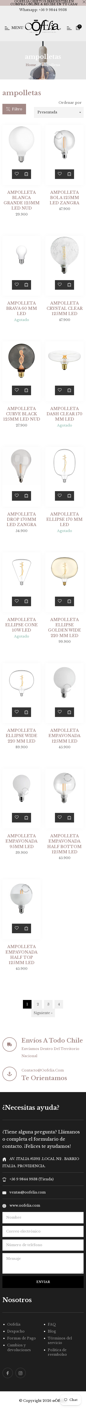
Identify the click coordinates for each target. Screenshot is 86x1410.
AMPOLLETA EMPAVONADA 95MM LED (21, 841)
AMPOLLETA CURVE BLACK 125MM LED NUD (21, 414)
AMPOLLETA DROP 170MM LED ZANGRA (21, 519)
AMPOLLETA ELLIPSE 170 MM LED (64, 519)
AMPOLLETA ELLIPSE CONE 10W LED (21, 625)
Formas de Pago (21, 1338)
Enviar (43, 1282)
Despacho (16, 1331)
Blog (52, 1331)
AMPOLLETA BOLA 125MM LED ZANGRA (64, 197)
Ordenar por (70, 102)
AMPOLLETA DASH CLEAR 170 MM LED (64, 414)
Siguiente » (43, 1013)
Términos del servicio (60, 1340)
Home (31, 65)
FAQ (52, 1324)
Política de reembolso (57, 1352)
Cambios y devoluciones (19, 1347)
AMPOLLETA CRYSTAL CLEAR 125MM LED (65, 308)
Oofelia (13, 1324)
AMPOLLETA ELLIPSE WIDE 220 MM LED (21, 736)
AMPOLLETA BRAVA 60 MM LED (21, 308)
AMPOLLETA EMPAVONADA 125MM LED (64, 736)
